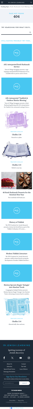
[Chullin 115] (16, 150)
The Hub (23, 366)
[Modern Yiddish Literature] (16, 241)
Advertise (9, 366)
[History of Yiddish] (16, 210)
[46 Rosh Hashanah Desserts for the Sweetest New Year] (16, 180)
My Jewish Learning (24, 397)
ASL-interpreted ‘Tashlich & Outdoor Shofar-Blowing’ (17, 99)
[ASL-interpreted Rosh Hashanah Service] (16, 52)
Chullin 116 (16, 135)
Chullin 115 (16, 165)
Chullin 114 (16, 321)
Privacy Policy (12, 400)
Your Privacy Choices (18, 408)
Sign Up (24, 383)
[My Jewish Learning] (16, 346)
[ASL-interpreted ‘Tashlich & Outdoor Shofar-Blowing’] (16, 86)
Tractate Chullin (17, 131)
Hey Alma (13, 397)
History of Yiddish (16, 222)
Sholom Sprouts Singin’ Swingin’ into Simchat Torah (17, 286)
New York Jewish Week (11, 395)
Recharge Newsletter (9, 372)
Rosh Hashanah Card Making (19, 7)
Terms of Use (21, 400)
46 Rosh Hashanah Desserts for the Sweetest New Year (17, 194)
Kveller (5, 397)
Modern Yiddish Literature (16, 254)
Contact (23, 364)
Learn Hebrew (24, 369)
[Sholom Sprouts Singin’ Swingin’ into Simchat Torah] (16, 273)
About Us (9, 364)
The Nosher (23, 395)
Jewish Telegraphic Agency (15, 393)
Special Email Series (9, 369)
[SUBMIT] (30, 32)
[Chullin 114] (16, 306)
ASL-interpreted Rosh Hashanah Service (17, 66)
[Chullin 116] (16, 120)
